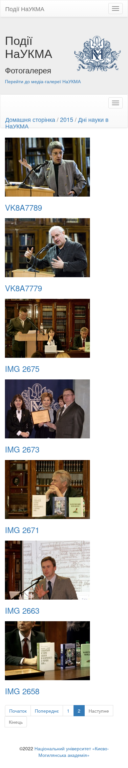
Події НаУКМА (24, 8)
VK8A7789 (23, 207)
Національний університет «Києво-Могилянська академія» (71, 751)
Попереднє (47, 710)
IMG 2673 (22, 449)
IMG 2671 (22, 530)
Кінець (16, 722)
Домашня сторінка (30, 119)
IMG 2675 (22, 368)
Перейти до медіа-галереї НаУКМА (43, 81)
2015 (66, 119)
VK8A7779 (23, 288)
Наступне (99, 710)
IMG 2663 (22, 610)
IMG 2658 (22, 691)
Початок (18, 710)
